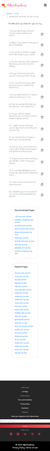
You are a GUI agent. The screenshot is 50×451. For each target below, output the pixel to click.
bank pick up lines (21, 306)
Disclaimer (25, 408)
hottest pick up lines (22, 300)
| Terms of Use (31, 447)
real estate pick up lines (23, 290)
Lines (16, 13)
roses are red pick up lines (24, 326)
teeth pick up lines (21, 286)
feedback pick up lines (22, 313)
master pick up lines (22, 310)
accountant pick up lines (23, 225)
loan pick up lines (21, 353)
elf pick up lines (20, 339)
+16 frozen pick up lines (23, 216)
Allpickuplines (16, 5)
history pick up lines (22, 276)
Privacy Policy (25, 404)
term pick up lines (21, 333)
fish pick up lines (21, 280)
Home (8, 13)
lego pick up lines (21, 283)
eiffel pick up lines (21, 323)
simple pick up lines (22, 296)
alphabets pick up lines (23, 248)
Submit (25, 426)
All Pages (25, 391)
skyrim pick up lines (22, 303)
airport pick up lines (21, 238)
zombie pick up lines (22, 343)
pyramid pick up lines (22, 319)
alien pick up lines (21, 244)
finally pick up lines (21, 336)
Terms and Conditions (25, 400)
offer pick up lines (21, 316)
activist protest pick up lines (24, 229)
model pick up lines (21, 293)
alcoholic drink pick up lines (24, 241)
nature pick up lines (21, 346)
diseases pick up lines (22, 273)
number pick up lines (22, 330)
